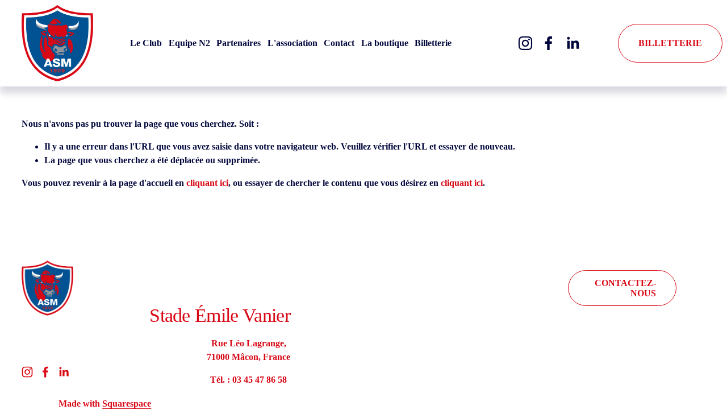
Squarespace (126, 403)
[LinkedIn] (572, 43)
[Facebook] (548, 43)
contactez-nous (625, 288)
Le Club (146, 43)
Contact (339, 43)
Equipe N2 (189, 43)
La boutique (384, 43)
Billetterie (433, 43)
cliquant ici (207, 183)
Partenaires (238, 43)
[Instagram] (525, 43)
